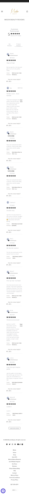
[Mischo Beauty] (20, 445)
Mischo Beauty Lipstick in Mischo (17, 257)
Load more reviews (14, 428)
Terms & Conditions (14, 477)
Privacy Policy (14, 480)
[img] (7, 444)
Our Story (14, 464)
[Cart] (27, 11)
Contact (14, 473)
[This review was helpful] (7, 82)
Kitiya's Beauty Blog (14, 468)
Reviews (14, 466)
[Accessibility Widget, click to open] (3, 490)
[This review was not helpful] (9, 82)
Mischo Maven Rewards (14, 459)
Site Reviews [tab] (9, 45)
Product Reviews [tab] (18, 45)
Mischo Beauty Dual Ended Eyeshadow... (17, 224)
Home (14, 452)
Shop (14, 455)
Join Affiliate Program (14, 461)
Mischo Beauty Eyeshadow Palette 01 (17, 383)
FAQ (14, 470)
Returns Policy (14, 475)
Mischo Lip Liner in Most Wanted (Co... (16, 73)
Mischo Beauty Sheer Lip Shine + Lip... (17, 153)
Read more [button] (21, 100)
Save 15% (14, 457)
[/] (14, 11)
